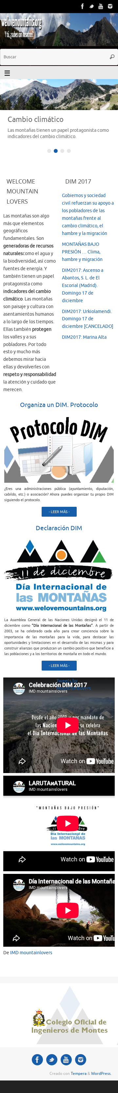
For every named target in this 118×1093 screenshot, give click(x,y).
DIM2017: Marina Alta (84, 337)
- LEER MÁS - (59, 511)
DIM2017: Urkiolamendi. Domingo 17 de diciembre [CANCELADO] (87, 319)
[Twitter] (91, 6)
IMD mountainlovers (31, 953)
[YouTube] (101, 6)
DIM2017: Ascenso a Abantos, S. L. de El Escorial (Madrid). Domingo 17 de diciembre (82, 285)
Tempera (79, 1073)
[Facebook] (82, 6)
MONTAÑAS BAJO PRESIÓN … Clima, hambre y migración (82, 252)
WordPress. (101, 1073)
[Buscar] (112, 57)
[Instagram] (110, 6)
